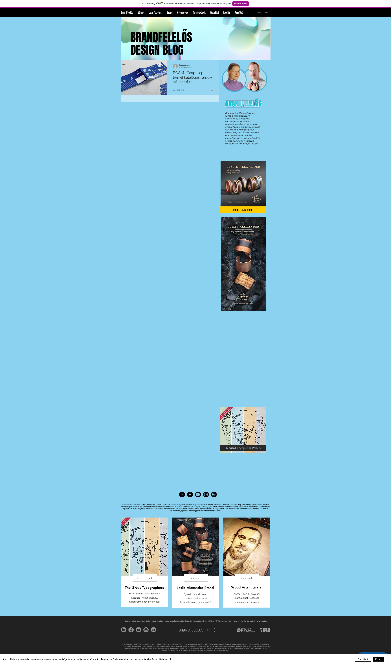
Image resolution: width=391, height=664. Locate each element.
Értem (378, 659)
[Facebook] (131, 629)
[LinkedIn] (123, 629)
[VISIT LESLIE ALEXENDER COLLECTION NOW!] (243, 264)
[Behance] (214, 494)
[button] (262, 203)
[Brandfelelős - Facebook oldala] (190, 494)
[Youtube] (138, 629)
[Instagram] (206, 494)
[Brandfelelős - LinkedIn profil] (182, 494)
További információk (161, 659)
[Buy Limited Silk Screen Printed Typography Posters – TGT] (243, 430)
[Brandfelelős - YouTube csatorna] (198, 494)
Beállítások (363, 659)
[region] (144, 562)
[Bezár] (387, 659)
